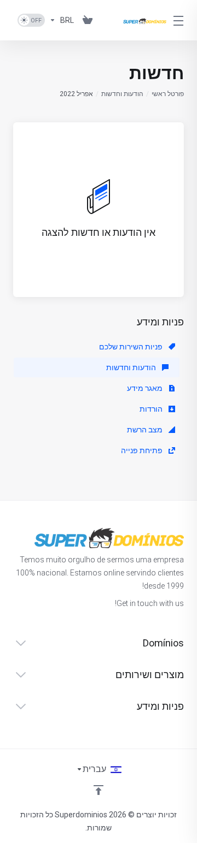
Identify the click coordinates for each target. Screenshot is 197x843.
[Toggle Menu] (181, 20)
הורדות (152, 409)
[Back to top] (98, 790)
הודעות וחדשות (122, 94)
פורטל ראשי (168, 94)
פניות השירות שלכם (131, 346)
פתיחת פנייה (142, 450)
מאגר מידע (145, 388)
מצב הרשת (145, 429)
